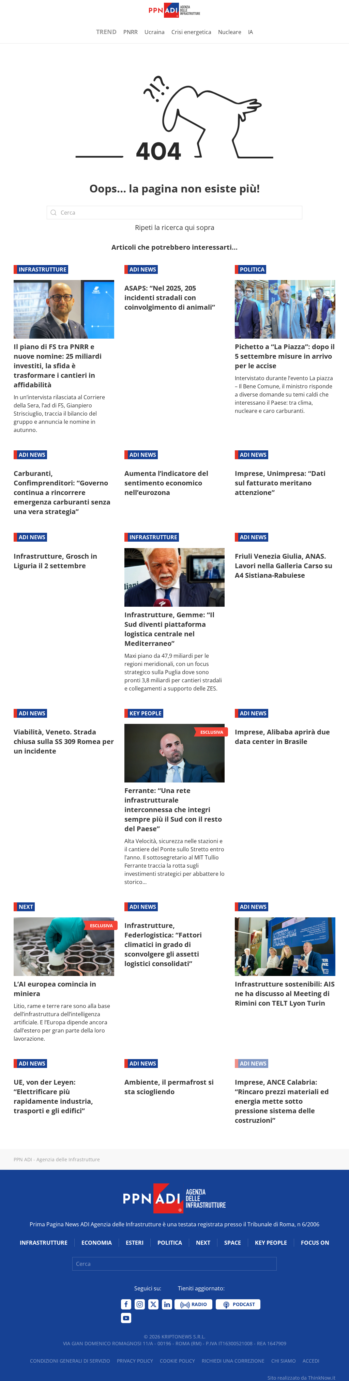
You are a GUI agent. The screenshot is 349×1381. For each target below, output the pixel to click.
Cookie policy (177, 1360)
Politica (252, 269)
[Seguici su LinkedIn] (167, 1304)
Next (26, 907)
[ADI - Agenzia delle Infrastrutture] (174, 1198)
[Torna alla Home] (174, 10)
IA (250, 32)
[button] (17, 10)
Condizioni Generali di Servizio (70, 1360)
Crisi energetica (191, 32)
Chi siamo (283, 1360)
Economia (96, 1242)
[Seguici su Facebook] (126, 1304)
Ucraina (155, 32)
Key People (146, 713)
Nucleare (229, 32)
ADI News (143, 269)
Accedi (311, 1360)
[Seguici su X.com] (153, 1304)
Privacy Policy (135, 1360)
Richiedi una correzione (233, 1360)
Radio (198, 1304)
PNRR (130, 32)
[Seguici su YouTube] (126, 1318)
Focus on (315, 1242)
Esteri (134, 1242)
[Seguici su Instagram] (140, 1304)
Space (232, 1242)
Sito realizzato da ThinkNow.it (301, 1378)
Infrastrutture (42, 269)
